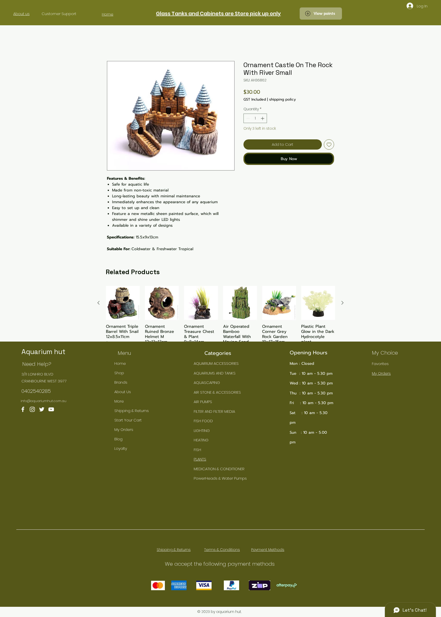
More (119, 401)
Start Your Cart (128, 420)
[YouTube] (51, 409)
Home (120, 363)
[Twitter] (41, 409)
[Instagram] (32, 409)
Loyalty (120, 448)
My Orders (123, 429)
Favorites (380, 363)
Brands (120, 382)
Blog (118, 439)
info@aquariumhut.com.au (43, 400)
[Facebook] (22, 409)
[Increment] (263, 118)
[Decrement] (247, 118)
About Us (122, 391)
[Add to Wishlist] (329, 144)
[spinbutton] (255, 118)
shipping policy (282, 99)
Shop (119, 373)
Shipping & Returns (131, 410)
